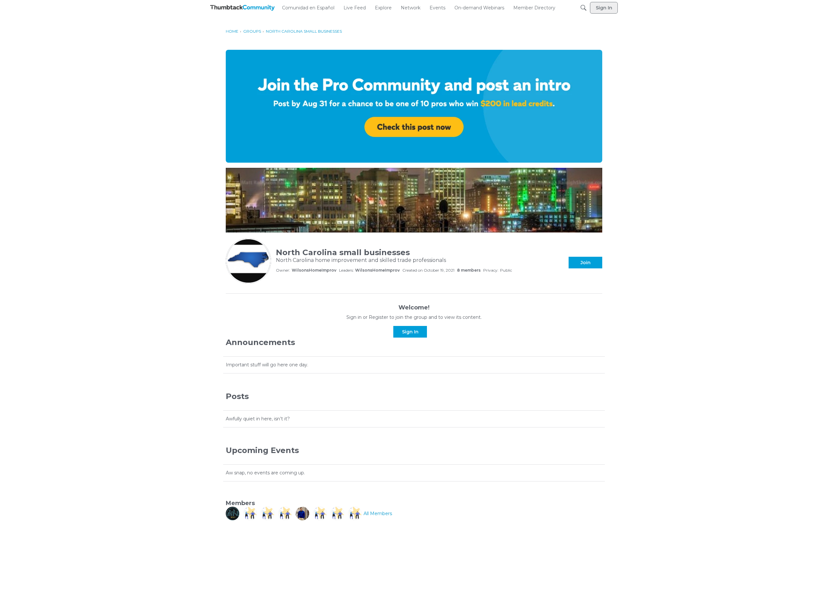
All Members (378, 513)
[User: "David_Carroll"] (250, 513)
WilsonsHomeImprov (314, 270)
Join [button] (586, 262)
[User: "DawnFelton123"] (267, 513)
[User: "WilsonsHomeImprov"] (232, 513)
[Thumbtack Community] (242, 8)
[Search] (583, 8)
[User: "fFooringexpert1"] (302, 513)
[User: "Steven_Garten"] (285, 513)
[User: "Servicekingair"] (337, 513)
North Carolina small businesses (343, 252)
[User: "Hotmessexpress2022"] (320, 513)
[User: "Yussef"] (355, 513)
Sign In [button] (410, 332)
